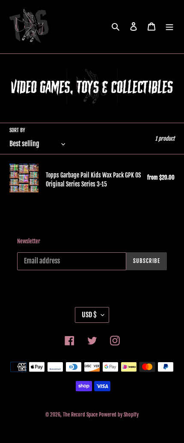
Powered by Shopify (119, 414)
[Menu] (169, 27)
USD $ (89, 314)
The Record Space (80, 414)
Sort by (17, 130)
